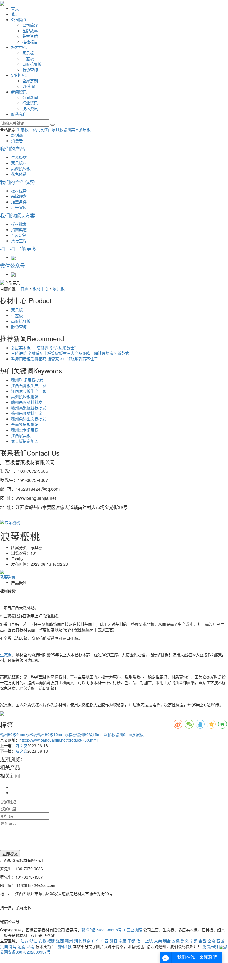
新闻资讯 (19, 91)
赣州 (69, 941)
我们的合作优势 (17, 182)
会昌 (202, 941)
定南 (22, 946)
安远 (176, 941)
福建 (51, 941)
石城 (220, 941)
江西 (60, 941)
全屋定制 (30, 80)
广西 (104, 941)
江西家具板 (53, 129)
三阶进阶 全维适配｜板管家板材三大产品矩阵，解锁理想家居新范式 (70, 353)
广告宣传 (19, 207)
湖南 (87, 941)
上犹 (149, 941)
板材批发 (19, 224)
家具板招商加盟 (24, 441)
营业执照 (134, 929)
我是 (15, 14)
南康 (122, 941)
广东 (96, 941)
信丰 (140, 941)
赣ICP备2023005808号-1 (103, 929)
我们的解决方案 (17, 215)
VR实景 (28, 86)
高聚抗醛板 (32, 64)
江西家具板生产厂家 (28, 391)
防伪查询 (30, 69)
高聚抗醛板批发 (24, 396)
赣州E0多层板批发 (27, 380)
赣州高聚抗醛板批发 (28, 407)
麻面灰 (21, 745)
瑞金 (167, 941)
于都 (131, 941)
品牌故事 (30, 30)
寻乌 (13, 946)
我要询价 (8, 577)
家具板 (28, 53)
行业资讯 (30, 103)
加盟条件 (19, 201)
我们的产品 (12, 148)
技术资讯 (30, 108)
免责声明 (210, 946)
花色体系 (19, 174)
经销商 (17, 135)
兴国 (4, 946)
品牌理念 (19, 196)
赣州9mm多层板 (129, 734)
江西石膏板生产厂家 (28, 385)
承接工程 (19, 240)
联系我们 (19, 114)
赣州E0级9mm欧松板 (18, 734)
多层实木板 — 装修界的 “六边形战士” (43, 347)
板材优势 (19, 190)
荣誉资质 (30, 36)
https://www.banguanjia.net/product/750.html (58, 740)
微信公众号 (12, 265)
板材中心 (19, 47)
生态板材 (19, 157)
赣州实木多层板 (77, 129)
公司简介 (19, 19)
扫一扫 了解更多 (18, 248)
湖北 (78, 941)
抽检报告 (30, 41)
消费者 (17, 140)
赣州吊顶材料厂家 (26, 413)
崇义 (185, 941)
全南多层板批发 (24, 424)
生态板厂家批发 (30, 129)
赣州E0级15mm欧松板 (95, 734)
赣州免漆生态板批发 (28, 418)
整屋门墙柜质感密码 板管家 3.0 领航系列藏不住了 (54, 358)
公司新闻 (30, 97)
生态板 (28, 58)
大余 (158, 941)
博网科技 (64, 946)
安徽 (42, 941)
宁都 (193, 941)
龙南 (30, 946)
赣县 (113, 941)
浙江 (33, 941)
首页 (15, 8)
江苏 (24, 941)
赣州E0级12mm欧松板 (56, 734)
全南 (211, 941)
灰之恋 (21, 751)
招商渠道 (19, 229)
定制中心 (19, 75)
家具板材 (19, 163)
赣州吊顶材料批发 (26, 402)
